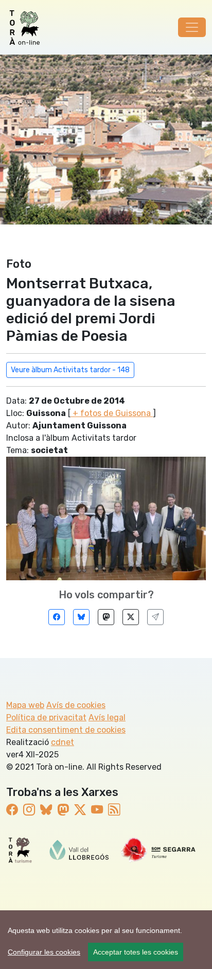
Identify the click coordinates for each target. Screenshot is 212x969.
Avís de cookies (75, 705)
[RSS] (114, 810)
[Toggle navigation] (192, 27)
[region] (106, 939)
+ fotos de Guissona (111, 413)
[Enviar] (155, 617)
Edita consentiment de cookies (66, 730)
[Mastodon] (106, 617)
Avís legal (107, 717)
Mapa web (25, 705)
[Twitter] (130, 617)
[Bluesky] (81, 617)
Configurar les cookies (44, 952)
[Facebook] (56, 617)
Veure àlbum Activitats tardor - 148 (70, 370)
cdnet (62, 742)
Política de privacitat (46, 717)
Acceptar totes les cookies (135, 952)
